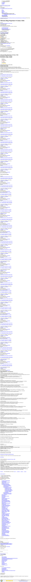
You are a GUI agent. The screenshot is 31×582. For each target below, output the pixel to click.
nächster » (22, 471)
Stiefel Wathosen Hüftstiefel (5, 527)
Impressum (3, 11)
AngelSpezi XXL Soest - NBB (11, 459)
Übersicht (1, 471)
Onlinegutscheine (4, 481)
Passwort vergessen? (3, 553)
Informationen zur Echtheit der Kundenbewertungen (7, 454)
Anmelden (4, 554)
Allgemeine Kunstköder (5, 507)
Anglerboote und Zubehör (5, 530)
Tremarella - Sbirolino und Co (6, 498)
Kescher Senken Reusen (5, 518)
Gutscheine (3, 562)
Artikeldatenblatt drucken (5, 27)
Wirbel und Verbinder (4, 499)
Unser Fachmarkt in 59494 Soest (6, 567)
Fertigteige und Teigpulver (5, 506)
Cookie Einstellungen (4, 564)
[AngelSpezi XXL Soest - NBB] (5, 43)
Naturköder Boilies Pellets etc (5, 504)
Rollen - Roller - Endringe (8, 489)
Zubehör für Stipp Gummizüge (7, 493)
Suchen (3, 7)
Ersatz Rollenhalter (6, 492)
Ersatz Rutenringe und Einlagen (8, 487)
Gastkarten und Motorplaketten (6, 480)
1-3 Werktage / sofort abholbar (4, 78)
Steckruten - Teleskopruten (5, 483)
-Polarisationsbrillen (4, 517)
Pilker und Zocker (4, 512)
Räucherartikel (4, 534)
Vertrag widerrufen (4, 557)
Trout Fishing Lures (4, 508)
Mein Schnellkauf (4, 556)
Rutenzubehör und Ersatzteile (5, 484)
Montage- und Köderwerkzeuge (6, 503)
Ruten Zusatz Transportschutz (7, 485)
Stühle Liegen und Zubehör (5, 521)
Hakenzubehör (4, 502)
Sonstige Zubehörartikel (5, 524)
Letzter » (25, 471)
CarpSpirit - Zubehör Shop (5, 514)
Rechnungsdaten (4, 561)
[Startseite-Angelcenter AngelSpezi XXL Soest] (5, 5)
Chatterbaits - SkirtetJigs (5, 509)
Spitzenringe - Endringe (8, 491)
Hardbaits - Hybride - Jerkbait (6, 511)
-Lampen (3, 516)
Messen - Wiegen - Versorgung (6, 519)
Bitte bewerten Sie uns (5, 569)
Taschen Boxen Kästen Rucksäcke (6, 522)
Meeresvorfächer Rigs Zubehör (6, 501)
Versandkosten (8, 45)
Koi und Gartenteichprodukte (5, 535)
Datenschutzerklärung (5, 559)
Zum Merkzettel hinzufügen (11, 48)
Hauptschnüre (3, 495)
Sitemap (3, 571)
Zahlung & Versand (4, 560)
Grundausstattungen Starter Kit (6, 513)
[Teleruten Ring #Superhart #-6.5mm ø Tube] (6, 23)
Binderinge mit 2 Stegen (8, 488)
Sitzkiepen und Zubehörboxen (6, 523)
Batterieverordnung (4, 563)
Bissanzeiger (3, 497)
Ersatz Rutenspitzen (6, 486)
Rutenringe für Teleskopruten (9, 490)
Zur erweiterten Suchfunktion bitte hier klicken (6, 8)
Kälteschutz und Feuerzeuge (5, 528)
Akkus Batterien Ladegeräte (5, 532)
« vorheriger (18, 471)
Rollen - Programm (4, 494)
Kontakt (3, 10)
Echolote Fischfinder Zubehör (6, 531)
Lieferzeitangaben (4, 568)
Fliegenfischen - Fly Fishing (5, 515)
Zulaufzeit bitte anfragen (3, 128)
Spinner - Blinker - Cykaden (5, 510)
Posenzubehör (4, 496)
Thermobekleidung (4, 526)
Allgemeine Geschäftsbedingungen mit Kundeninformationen (10, 558)
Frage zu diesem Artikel (5, 28)
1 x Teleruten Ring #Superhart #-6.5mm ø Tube (10, 14)
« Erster (15, 471)
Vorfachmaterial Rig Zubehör (5, 500)
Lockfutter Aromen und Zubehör (6, 505)
